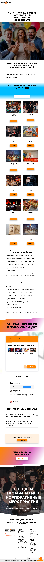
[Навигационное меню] (42, 2)
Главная (8, 8)
